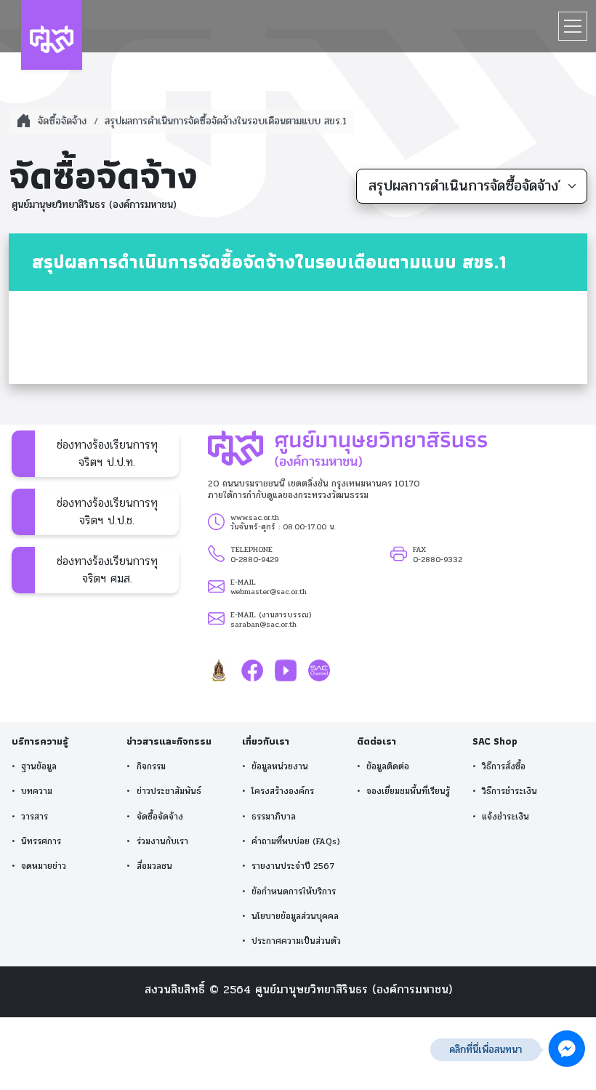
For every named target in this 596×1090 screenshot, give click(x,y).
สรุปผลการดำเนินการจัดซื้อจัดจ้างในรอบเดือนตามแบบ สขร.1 (226, 121)
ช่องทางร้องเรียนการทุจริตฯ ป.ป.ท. (107, 453)
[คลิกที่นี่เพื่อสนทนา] (567, 1049)
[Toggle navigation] (572, 26)
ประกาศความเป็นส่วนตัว (296, 941)
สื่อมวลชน (154, 866)
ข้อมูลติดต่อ (387, 767)
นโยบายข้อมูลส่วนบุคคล (295, 916)
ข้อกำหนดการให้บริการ (293, 892)
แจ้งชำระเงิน (505, 817)
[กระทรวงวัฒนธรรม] (219, 670)
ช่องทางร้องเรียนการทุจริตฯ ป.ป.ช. (107, 511)
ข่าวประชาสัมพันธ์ (169, 791)
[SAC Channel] (319, 670)
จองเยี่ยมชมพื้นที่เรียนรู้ (408, 791)
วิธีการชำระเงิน (509, 791)
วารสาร (34, 817)
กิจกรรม (151, 767)
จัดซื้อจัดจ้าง (160, 817)
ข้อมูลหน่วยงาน (279, 767)
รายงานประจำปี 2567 (292, 866)
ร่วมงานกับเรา (162, 842)
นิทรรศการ (41, 842)
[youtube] (286, 670)
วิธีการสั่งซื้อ (503, 767)
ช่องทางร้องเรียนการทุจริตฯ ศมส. (107, 570)
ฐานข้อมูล (39, 767)
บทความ (36, 791)
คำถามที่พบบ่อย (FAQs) (295, 842)
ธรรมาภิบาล (273, 817)
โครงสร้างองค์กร (282, 791)
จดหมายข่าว (43, 866)
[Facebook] (252, 670)
